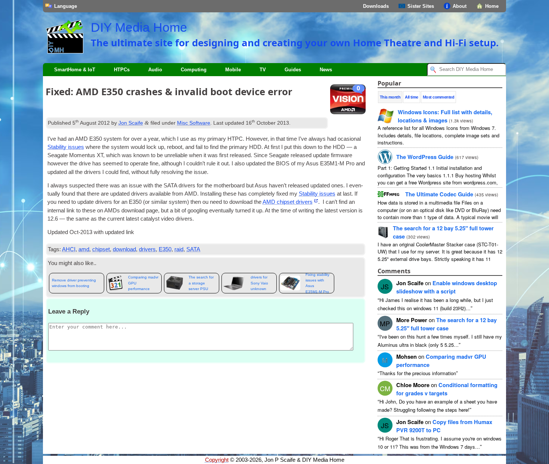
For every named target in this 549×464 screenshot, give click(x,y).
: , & (445, 116)
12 (446, 324)
